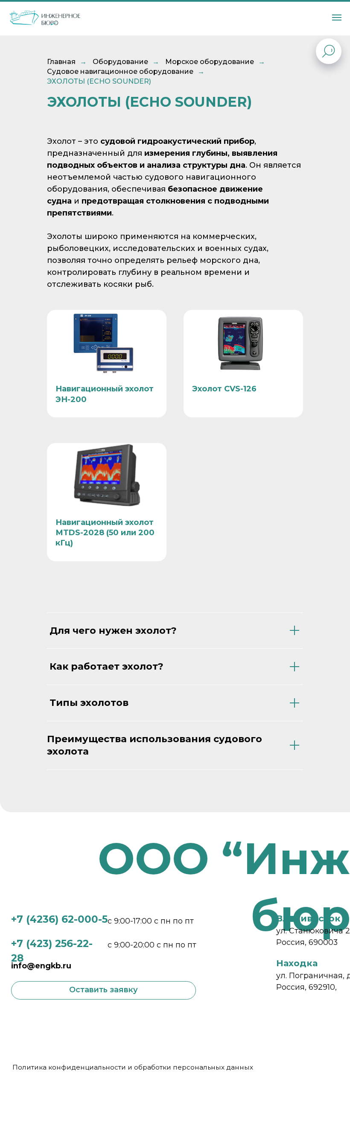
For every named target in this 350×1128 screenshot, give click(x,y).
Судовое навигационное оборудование (120, 71)
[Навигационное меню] (336, 17)
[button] (103, 990)
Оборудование (120, 62)
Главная (61, 62)
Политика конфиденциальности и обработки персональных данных (132, 1067)
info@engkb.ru (41, 966)
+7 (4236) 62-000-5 (59, 919)
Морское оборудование (209, 62)
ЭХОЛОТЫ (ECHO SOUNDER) (99, 81)
